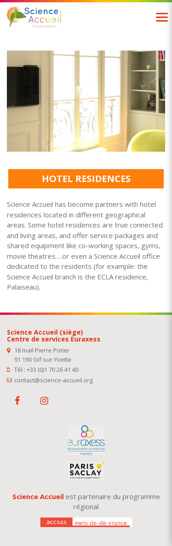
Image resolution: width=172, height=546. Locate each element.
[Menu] (162, 17)
